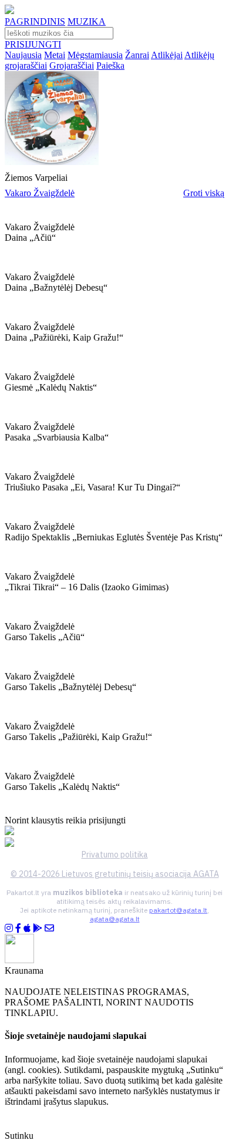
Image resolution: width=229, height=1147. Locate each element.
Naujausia (23, 55)
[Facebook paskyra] (18, 928)
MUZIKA (87, 21)
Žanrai (137, 55)
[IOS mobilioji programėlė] (27, 928)
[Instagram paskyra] (9, 928)
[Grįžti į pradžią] (9, 11)
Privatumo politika (115, 854)
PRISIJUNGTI (33, 44)
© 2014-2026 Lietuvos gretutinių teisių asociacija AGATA (115, 874)
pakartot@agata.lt (178, 910)
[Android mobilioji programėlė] (37, 928)
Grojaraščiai (71, 65)
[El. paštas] (49, 928)
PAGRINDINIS (35, 21)
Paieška (110, 65)
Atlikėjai (167, 55)
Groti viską (203, 193)
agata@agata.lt (115, 918)
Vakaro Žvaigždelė (40, 193)
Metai (54, 55)
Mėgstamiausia (95, 55)
